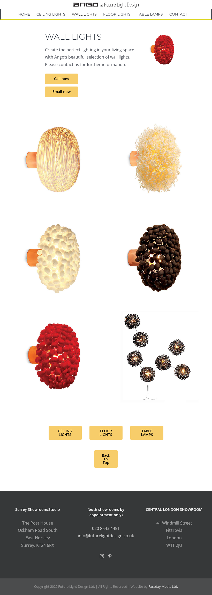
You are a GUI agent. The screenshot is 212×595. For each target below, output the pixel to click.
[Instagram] (102, 556)
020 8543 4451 (106, 528)
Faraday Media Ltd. (163, 586)
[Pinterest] (110, 556)
